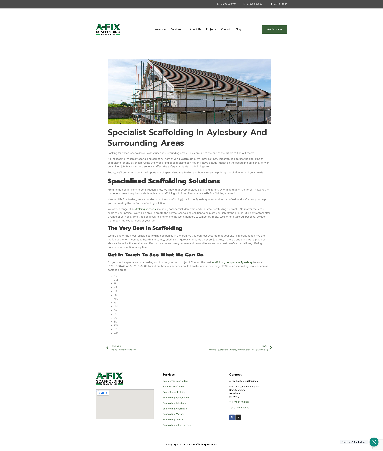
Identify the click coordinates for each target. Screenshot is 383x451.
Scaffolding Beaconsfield (176, 397)
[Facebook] (232, 417)
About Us (195, 29)
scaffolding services (144, 209)
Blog (238, 29)
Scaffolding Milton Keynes (177, 425)
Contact (225, 29)
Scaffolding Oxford (173, 419)
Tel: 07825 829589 (239, 407)
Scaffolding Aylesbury (174, 403)
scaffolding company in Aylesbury (232, 262)
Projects (211, 29)
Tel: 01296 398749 (239, 402)
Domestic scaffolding (174, 392)
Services (176, 29)
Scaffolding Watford (173, 414)
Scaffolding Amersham (175, 408)
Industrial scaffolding (174, 386)
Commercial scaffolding (175, 381)
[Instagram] (238, 417)
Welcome (160, 29)
